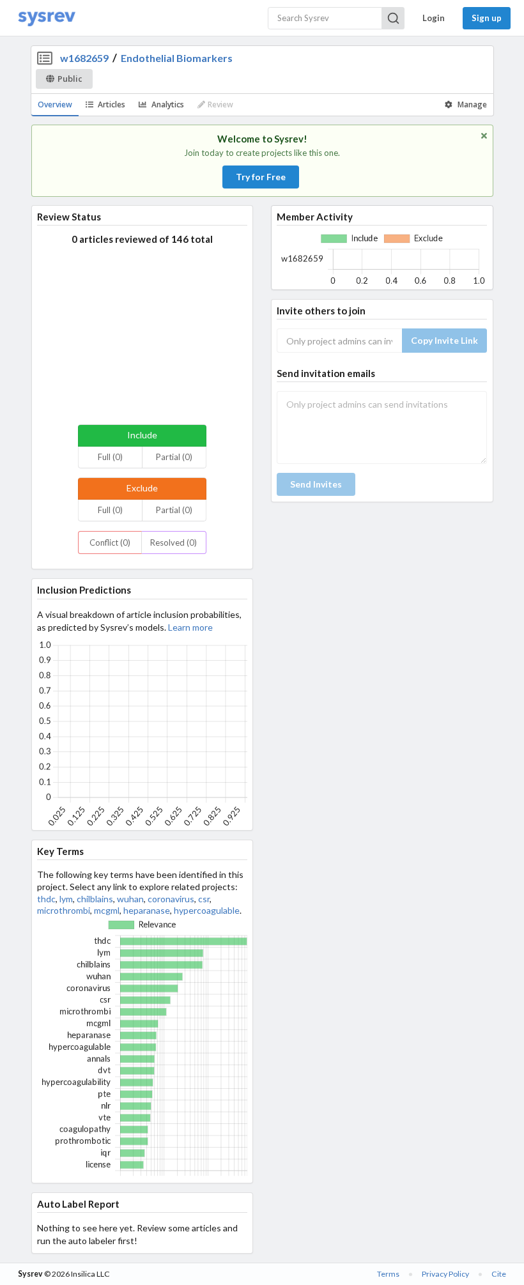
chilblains (95, 898)
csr (204, 898)
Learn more (190, 627)
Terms (388, 1274)
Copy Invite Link (444, 340)
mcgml (106, 910)
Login (433, 18)
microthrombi (63, 910)
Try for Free (261, 176)
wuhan (130, 898)
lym (66, 898)
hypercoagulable (207, 910)
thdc (46, 898)
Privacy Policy (445, 1274)
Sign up (487, 18)
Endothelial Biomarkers (177, 58)
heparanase (146, 910)
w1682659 (84, 58)
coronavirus (171, 898)
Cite (498, 1274)
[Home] (46, 18)
